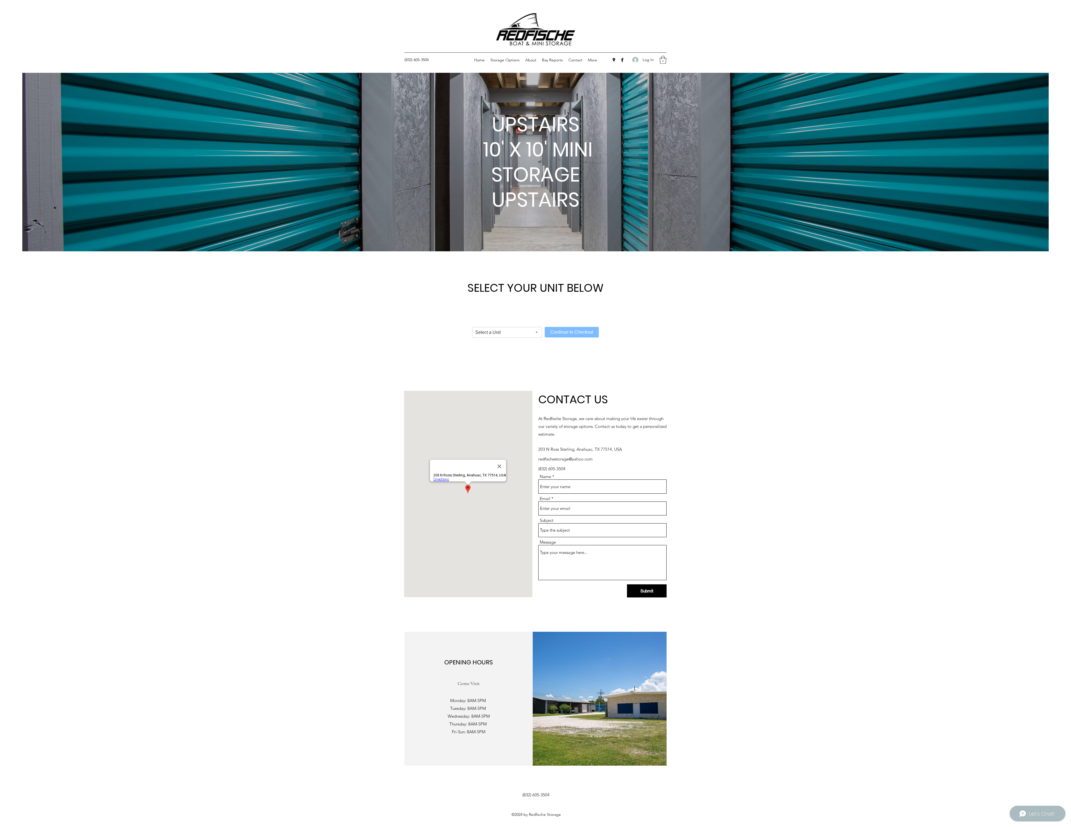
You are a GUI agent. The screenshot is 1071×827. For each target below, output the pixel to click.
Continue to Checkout (571, 332)
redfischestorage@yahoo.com (565, 459)
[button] (663, 60)
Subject (546, 520)
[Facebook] (622, 60)
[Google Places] (614, 60)
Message (548, 542)
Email (545, 498)
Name (545, 476)
